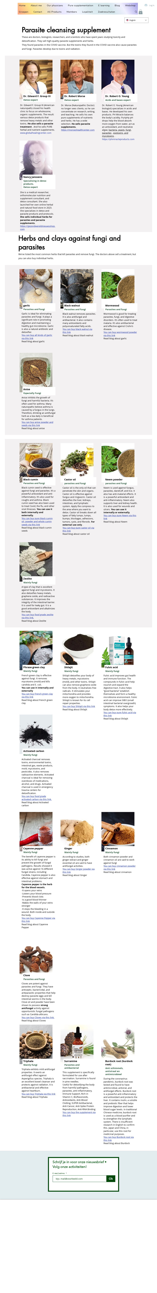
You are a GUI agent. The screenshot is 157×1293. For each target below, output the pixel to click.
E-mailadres (59, 1173)
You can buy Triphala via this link (38, 1093)
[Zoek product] (136, 11)
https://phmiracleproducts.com (118, 139)
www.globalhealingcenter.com (35, 132)
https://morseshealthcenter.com (78, 129)
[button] (140, 11)
